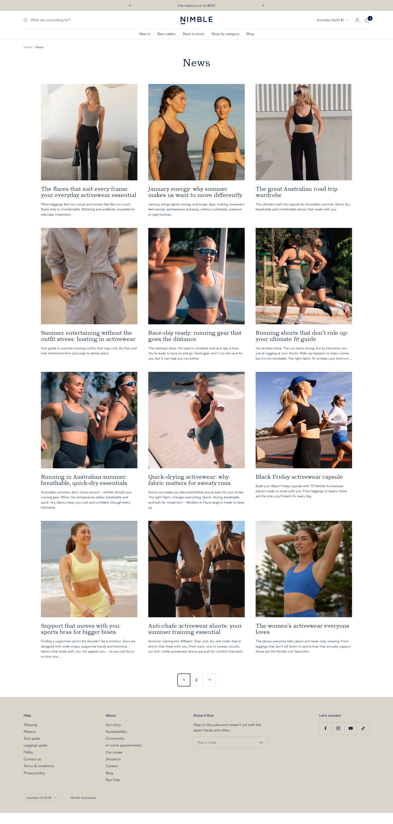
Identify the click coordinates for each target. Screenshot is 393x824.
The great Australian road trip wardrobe (297, 192)
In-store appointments (124, 745)
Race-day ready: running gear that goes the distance (194, 336)
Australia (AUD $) (330, 20)
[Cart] (367, 20)
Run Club (113, 780)
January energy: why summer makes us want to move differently (195, 192)
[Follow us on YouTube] (350, 728)
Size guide (32, 738)
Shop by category (225, 34)
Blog (250, 34)
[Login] (357, 20)
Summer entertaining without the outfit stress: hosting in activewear (88, 336)
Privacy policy (34, 773)
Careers (112, 766)
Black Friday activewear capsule (299, 477)
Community (115, 738)
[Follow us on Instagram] (338, 728)
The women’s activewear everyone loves (303, 628)
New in (144, 34)
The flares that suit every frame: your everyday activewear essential (88, 192)
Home (28, 47)
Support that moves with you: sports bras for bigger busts (81, 628)
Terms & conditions (39, 766)
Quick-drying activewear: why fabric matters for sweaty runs (189, 480)
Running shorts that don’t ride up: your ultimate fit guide (302, 336)
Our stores (114, 752)
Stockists (113, 759)
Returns (30, 731)
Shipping (30, 725)
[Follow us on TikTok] (363, 728)
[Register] (261, 742)
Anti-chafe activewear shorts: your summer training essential (195, 628)
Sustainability (116, 731)
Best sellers (166, 34)
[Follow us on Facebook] (325, 728)
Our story (113, 725)
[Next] (209, 679)
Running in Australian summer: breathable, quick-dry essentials (84, 480)
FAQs (28, 752)
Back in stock (193, 34)
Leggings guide (35, 745)
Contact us (32, 759)
